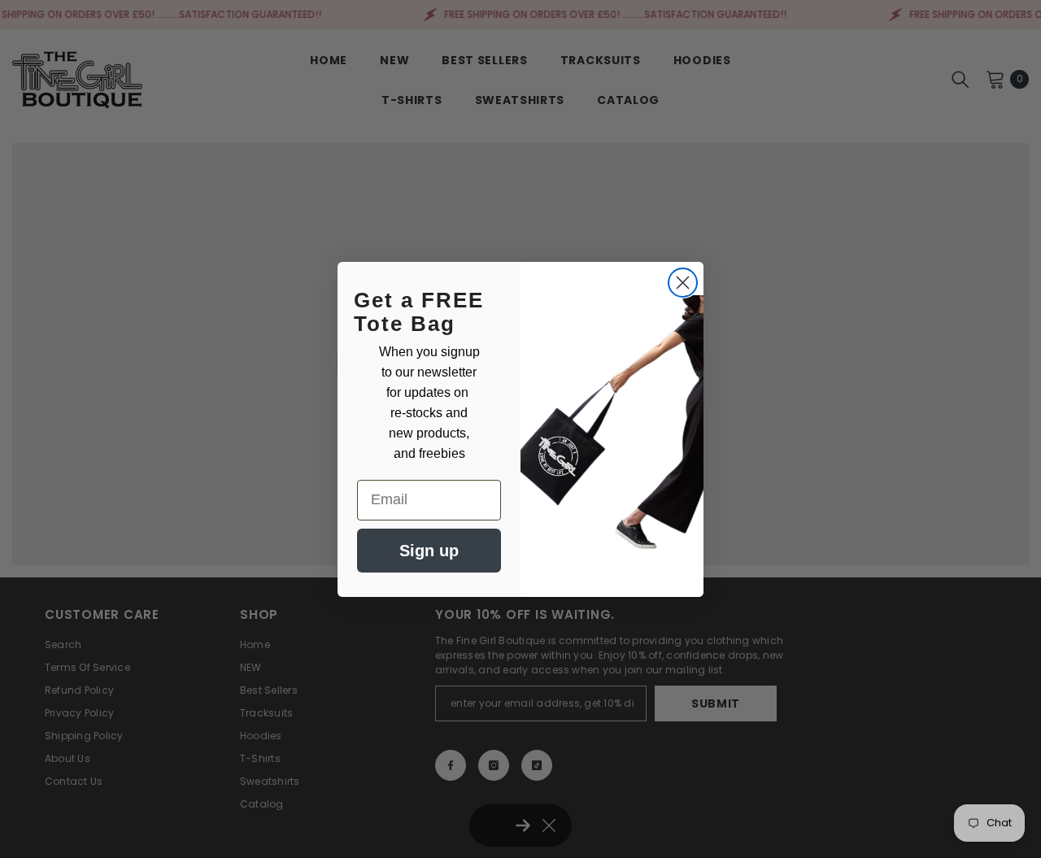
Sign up (429, 551)
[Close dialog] (683, 282)
